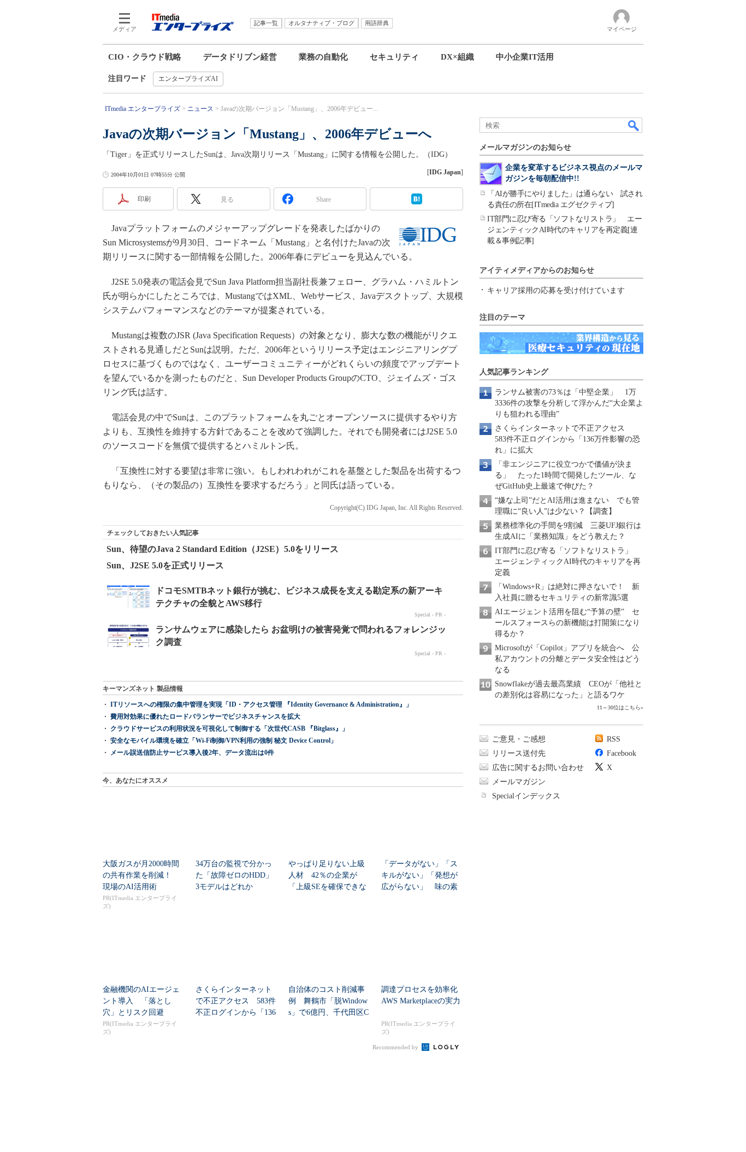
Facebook (621, 753)
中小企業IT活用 (525, 56)
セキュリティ (394, 56)
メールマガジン (519, 782)
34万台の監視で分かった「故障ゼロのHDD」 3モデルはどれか (238, 875)
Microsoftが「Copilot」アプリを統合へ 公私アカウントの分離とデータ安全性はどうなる (567, 659)
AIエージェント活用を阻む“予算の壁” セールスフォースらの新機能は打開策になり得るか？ (567, 623)
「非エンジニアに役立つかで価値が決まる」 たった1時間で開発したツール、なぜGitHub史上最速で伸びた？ (565, 475)
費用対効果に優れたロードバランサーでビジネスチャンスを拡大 (205, 716)
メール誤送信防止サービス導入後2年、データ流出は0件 (192, 752)
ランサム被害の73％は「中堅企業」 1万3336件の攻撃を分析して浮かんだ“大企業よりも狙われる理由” (569, 403)
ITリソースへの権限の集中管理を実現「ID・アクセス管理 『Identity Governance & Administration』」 (261, 704)
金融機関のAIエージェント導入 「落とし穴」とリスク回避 (141, 1000)
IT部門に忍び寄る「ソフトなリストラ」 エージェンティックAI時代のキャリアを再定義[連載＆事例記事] (564, 230)
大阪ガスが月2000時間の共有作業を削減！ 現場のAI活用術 (141, 875)
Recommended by (396, 1047)
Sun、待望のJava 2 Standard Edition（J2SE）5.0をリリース (222, 549)
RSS (613, 739)
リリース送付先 (519, 753)
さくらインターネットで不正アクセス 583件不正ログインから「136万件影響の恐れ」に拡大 (567, 439)
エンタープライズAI (188, 79)
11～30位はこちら (619, 707)
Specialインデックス (526, 796)
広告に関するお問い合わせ (538, 767)
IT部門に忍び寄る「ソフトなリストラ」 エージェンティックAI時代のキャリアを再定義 (568, 561)
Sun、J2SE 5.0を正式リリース (165, 565)
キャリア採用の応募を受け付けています (556, 290)
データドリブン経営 (240, 56)
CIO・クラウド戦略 (144, 56)
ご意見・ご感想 (519, 739)
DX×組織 (457, 56)
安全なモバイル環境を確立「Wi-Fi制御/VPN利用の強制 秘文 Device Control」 (223, 740)
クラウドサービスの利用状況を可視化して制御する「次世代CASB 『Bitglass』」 (229, 728)
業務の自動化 (323, 56)
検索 (634, 125)
